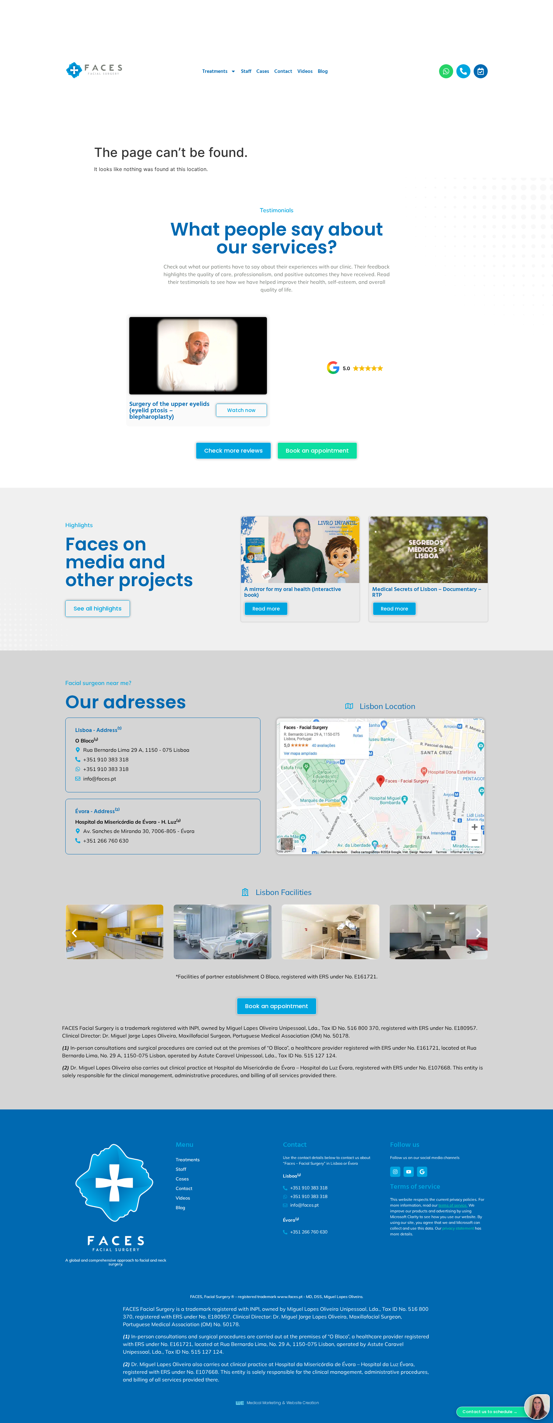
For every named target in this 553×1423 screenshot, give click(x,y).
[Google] (422, 1172)
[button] (355, 367)
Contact (283, 71)
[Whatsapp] (446, 71)
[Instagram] (395, 1172)
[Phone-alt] (463, 71)
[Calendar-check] (481, 71)
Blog (323, 71)
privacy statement (458, 1228)
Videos (305, 71)
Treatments (215, 71)
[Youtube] (409, 1172)
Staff (246, 71)
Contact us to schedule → (489, 1412)
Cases (262, 71)
